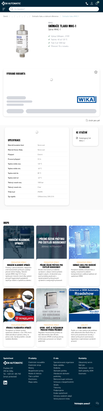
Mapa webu (32, 382)
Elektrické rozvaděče (36, 362)
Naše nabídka (59, 365)
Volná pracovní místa (62, 399)
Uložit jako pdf (94, 120)
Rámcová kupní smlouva (63, 379)
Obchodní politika (60, 371)
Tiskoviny (57, 387)
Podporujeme (59, 390)
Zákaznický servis (85, 362)
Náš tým (82, 365)
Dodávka (57, 368)
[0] (96, 3)
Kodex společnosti (60, 393)
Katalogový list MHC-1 (85, 139)
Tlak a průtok (33, 376)
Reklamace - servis (86, 368)
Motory (31, 368)
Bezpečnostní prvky (35, 371)
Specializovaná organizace (64, 362)
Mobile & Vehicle (34, 373)
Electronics (32, 379)
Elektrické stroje (34, 365)
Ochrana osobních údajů (63, 396)
